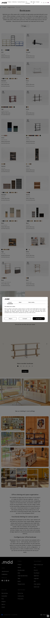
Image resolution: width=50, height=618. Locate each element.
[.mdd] (4, 2)
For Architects (28, 2)
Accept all (38, 318)
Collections (14, 2)
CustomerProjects (21, 2)
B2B (31, 2)
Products (9, 2)
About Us (34, 2)
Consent (25, 318)
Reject (10, 318)
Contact (37, 2)
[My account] (44, 2)
